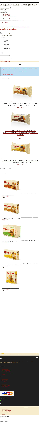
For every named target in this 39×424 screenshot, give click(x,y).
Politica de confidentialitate (6, 370)
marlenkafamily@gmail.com (24, 26)
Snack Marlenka (5, 384)
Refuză (5, 20)
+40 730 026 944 (16, 26)
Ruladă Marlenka (5, 382)
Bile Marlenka (6, 41)
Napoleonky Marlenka (7, 48)
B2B (2, 52)
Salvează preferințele (15, 20)
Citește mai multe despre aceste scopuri (9, 18)
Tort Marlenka (6, 40)
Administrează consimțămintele (4, 416)
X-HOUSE (26, 407)
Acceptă (1, 20)
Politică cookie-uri (5, 22)
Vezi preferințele (9, 20)
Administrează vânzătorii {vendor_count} (9, 16)
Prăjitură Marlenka (6, 44)
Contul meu (1, 60)
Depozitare (5, 49)
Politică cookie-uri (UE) (6, 371)
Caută (10, 168)
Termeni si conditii (5, 369)
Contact (3, 53)
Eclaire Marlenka (6, 45)
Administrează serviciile (6, 15)
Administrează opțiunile (6, 14)
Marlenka (3, 37)
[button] (19, 1)
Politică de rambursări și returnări (8, 372)
